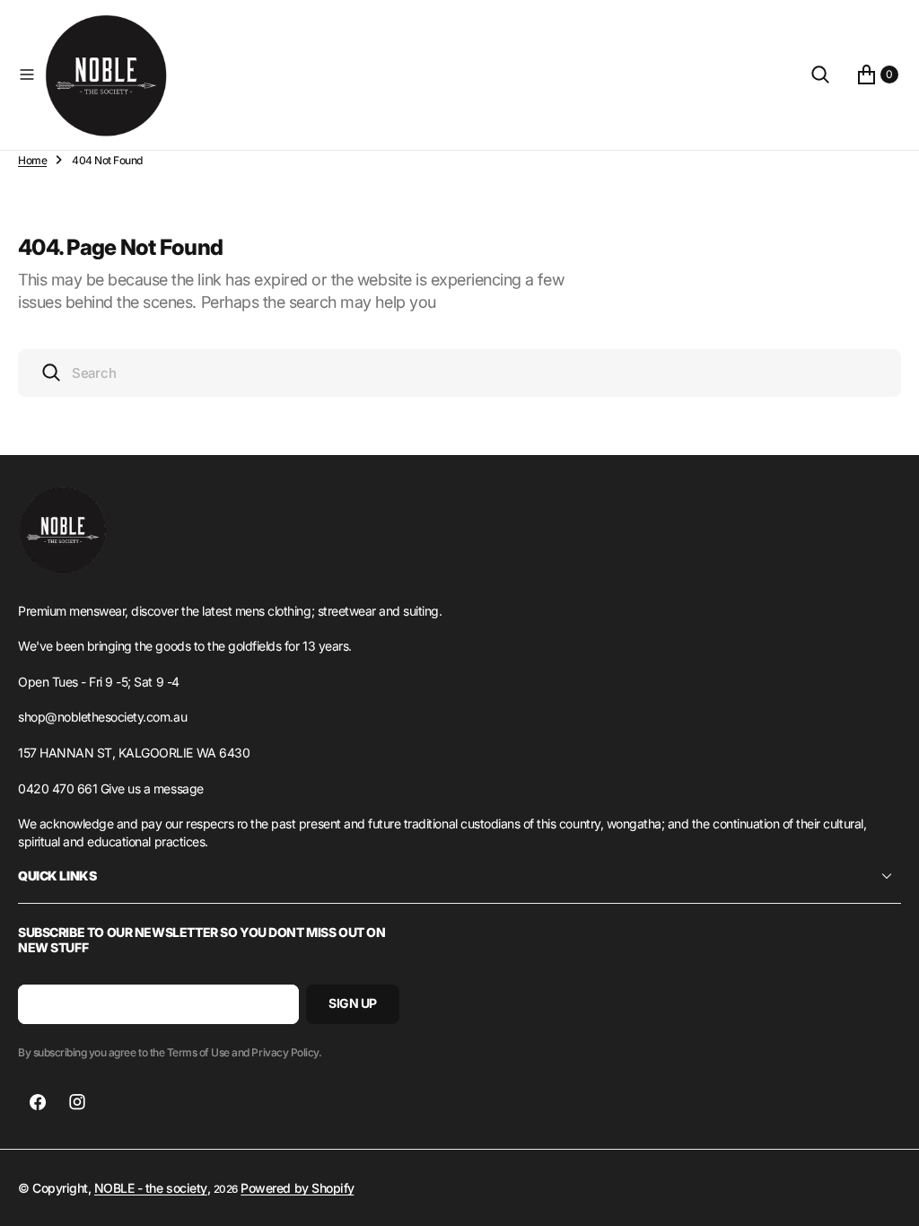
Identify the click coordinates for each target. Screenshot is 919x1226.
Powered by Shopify (297, 1187)
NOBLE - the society (150, 1187)
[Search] (820, 74)
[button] (27, 74)
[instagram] (77, 1102)
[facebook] (37, 1102)
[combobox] (459, 373)
